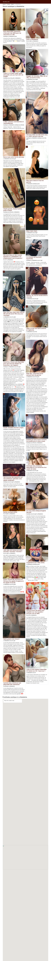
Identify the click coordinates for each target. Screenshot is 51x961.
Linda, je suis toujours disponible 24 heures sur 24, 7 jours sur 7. (36, 670)
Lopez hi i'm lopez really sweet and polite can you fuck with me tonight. (13, 75)
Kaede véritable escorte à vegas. (13, 427)
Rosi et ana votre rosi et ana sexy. (13, 157)
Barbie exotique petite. (10, 512)
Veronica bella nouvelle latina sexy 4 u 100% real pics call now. (37, 135)
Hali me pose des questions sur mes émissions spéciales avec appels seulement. (13, 478)
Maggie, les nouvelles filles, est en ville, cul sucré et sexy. (36, 76)
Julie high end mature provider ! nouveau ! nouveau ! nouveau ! (13, 550)
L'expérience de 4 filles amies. (35, 562)
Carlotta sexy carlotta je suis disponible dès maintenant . (12, 683)
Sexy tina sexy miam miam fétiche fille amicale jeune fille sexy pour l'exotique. (13, 313)
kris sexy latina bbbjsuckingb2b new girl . (36, 511)
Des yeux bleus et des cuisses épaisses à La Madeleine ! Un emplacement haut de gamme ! (12, 256)
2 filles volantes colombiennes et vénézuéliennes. (13, 122)
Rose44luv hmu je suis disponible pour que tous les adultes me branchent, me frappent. (13, 363)
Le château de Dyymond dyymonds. (33, 257)
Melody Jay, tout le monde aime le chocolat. (36, 296)
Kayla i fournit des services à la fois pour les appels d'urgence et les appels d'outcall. (13, 581)
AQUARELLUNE (6, 1)
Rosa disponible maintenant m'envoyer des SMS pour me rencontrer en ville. (12, 33)
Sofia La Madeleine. (32, 39)
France (8, 4)
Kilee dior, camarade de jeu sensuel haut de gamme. (34, 374)
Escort (4, 4)
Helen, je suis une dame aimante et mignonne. (36, 329)
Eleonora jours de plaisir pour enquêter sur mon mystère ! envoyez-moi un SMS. (35, 612)
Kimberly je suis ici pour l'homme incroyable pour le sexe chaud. (36, 440)
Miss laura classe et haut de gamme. (35, 181)
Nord (12, 4)
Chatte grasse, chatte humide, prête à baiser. (12, 209)
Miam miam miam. (31, 231)
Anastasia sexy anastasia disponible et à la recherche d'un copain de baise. (36, 467)
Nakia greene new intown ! (11, 639)
